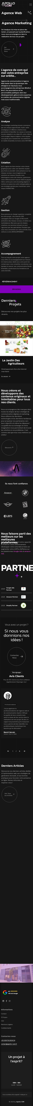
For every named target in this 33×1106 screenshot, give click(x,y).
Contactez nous (14, 656)
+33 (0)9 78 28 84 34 (8, 1040)
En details (4, 374)
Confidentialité (6, 1028)
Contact (3, 1014)
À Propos (4, 1017)
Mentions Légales (7, 1024)
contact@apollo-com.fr (9, 1044)
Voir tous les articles (8, 794)
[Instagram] (9, 1001)
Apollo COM (20, 1102)
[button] (8, 751)
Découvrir (8, 447)
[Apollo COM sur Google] (10, 992)
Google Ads (17, 551)
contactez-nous (15, 1066)
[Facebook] (6, 1001)
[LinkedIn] (3, 1001)
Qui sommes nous (7, 49)
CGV (2, 1021)
